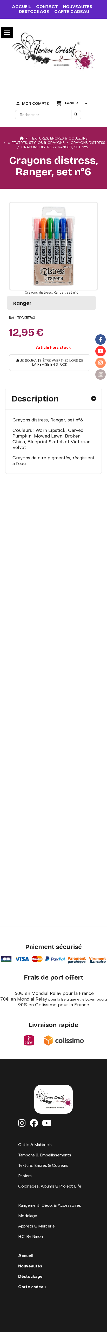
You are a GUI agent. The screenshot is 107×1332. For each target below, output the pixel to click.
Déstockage (30, 1276)
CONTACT (47, 6)
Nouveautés (30, 1266)
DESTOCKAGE (34, 11)
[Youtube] (100, 351)
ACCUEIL (21, 6)
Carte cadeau (32, 1286)
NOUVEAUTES (77, 6)
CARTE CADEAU (71, 11)
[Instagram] (100, 363)
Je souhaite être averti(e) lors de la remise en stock (51, 362)
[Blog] (100, 374)
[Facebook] (100, 339)
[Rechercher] (76, 114)
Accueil (25, 1255)
